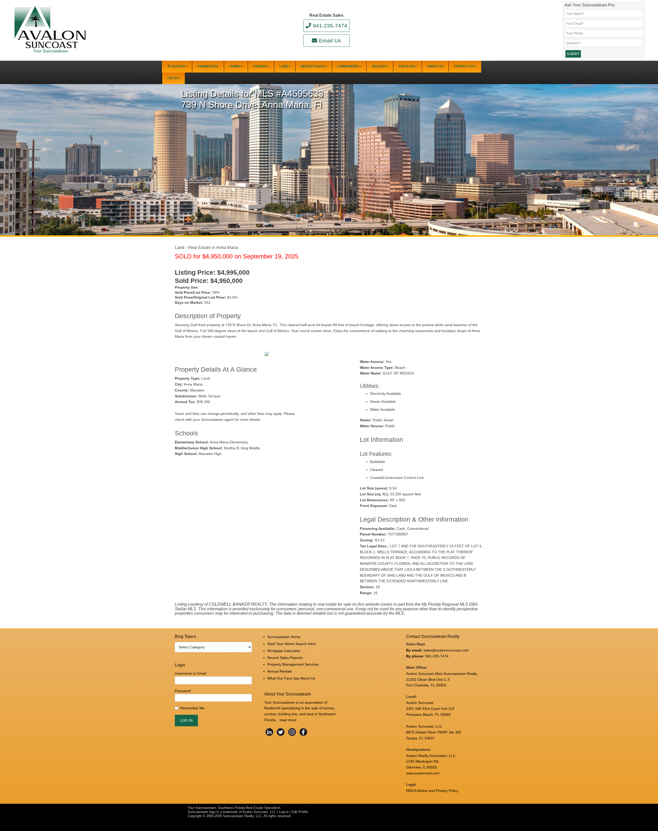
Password (183, 691)
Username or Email (190, 673)
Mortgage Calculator (283, 651)
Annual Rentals (279, 671)
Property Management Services (293, 664)
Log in (283, 812)
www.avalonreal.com (423, 773)
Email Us (330, 40)
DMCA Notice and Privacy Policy (432, 791)
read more (288, 720)
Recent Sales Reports (285, 658)
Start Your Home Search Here (291, 644)
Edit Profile (299, 812)
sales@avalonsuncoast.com (446, 650)
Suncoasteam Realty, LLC (242, 816)
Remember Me (192, 708)
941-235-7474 (330, 26)
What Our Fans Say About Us (291, 678)
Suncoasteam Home (283, 637)
